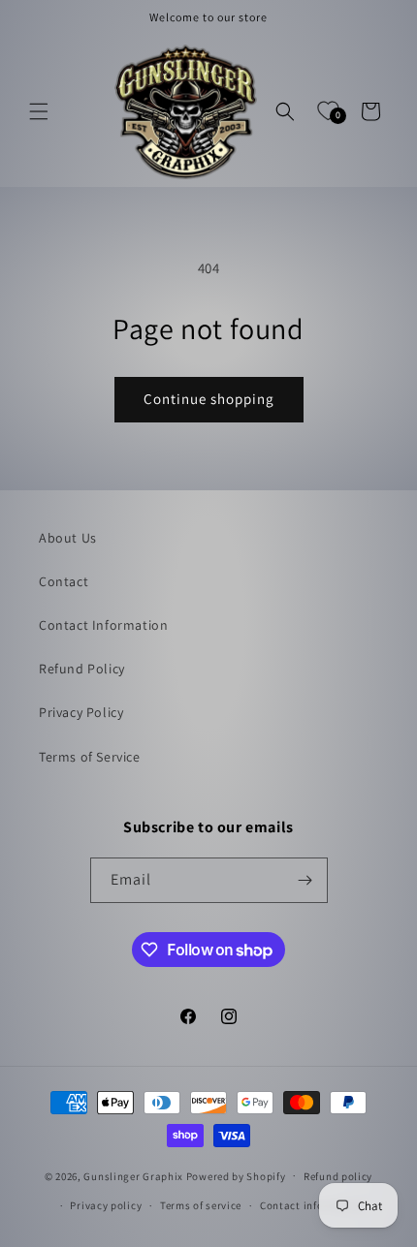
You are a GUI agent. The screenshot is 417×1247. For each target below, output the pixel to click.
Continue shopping (209, 399)
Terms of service (200, 1205)
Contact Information (103, 625)
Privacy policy (106, 1205)
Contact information (312, 1205)
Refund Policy (82, 668)
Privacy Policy (81, 712)
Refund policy (338, 1176)
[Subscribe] (305, 880)
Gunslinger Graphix (133, 1175)
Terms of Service (90, 756)
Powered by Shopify (236, 1175)
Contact (63, 581)
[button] (38, 111)
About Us (68, 537)
